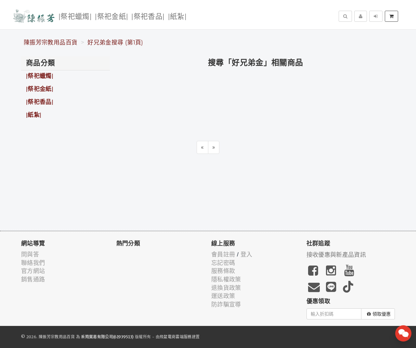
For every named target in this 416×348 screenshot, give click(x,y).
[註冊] (360, 16)
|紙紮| (177, 16)
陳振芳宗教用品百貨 (50, 42)
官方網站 (33, 271)
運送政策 (223, 296)
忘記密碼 (223, 263)
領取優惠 (381, 314)
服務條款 (223, 271)
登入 (246, 254)
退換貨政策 (226, 288)
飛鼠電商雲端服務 (176, 336)
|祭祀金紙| (111, 16)
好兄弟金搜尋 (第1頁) (115, 42)
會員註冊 (223, 254)
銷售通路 (33, 279)
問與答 (30, 254)
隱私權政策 (226, 279)
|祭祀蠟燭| (75, 16)
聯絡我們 (33, 263)
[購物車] (391, 16)
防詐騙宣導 (226, 304)
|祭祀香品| (147, 16)
